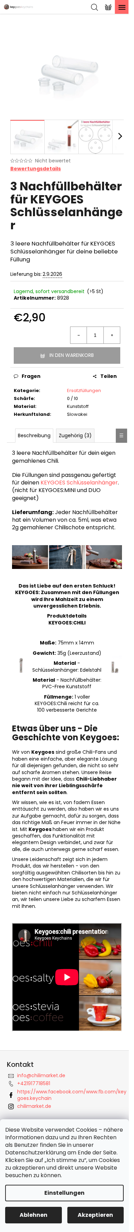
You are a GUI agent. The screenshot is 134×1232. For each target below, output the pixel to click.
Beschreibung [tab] (34, 435)
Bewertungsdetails (35, 169)
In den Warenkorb (71, 355)
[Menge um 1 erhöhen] (111, 335)
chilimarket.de (34, 1106)
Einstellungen (64, 1193)
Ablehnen (33, 1215)
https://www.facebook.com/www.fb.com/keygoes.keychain (71, 1095)
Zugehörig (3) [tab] (75, 435)
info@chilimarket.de (41, 1075)
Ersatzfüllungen (84, 390)
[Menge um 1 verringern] (78, 335)
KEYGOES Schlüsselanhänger (79, 483)
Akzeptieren (95, 1215)
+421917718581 (33, 1083)
